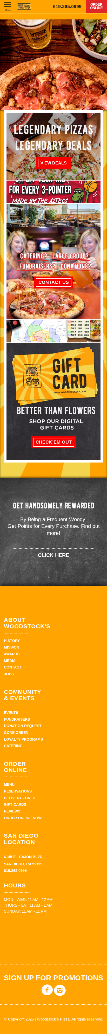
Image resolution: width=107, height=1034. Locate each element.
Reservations (18, 791)
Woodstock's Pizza (24, 6)
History (12, 641)
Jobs (9, 674)
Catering (13, 746)
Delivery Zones (19, 798)
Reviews (12, 811)
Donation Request (23, 726)
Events (11, 713)
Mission (11, 647)
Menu (8, 10)
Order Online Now (23, 818)
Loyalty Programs (23, 739)
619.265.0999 (67, 6)
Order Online (96, 6)
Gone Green (16, 732)
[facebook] (47, 994)
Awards (11, 654)
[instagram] (60, 994)
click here (53, 555)
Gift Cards (15, 804)
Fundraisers (17, 719)
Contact (13, 667)
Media (10, 661)
